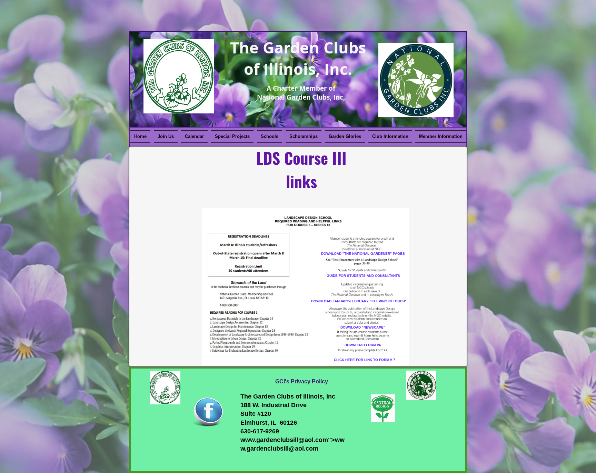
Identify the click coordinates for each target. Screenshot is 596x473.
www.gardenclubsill (269, 439)
